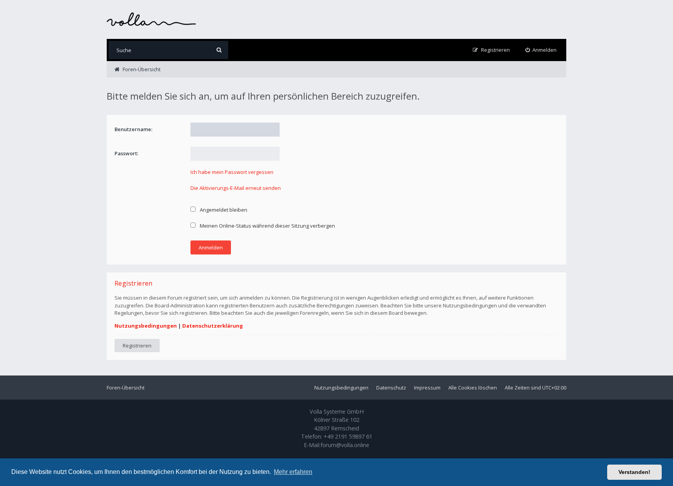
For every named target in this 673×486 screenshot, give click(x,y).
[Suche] (219, 50)
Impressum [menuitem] (427, 387)
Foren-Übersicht (125, 387)
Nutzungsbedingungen (146, 325)
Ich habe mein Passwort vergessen (231, 171)
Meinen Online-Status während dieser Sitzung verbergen (267, 225)
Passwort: (126, 153)
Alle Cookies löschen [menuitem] (472, 387)
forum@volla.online (345, 445)
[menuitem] (541, 50)
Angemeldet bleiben (223, 209)
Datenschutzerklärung (212, 325)
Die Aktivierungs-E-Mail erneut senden (235, 187)
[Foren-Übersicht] (151, 19)
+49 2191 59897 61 (348, 436)
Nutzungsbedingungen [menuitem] (341, 387)
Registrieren (137, 345)
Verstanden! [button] (634, 472)
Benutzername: (133, 129)
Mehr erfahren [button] (293, 471)
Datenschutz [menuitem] (391, 387)
